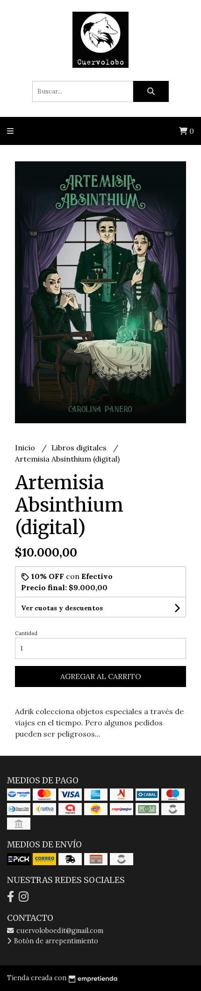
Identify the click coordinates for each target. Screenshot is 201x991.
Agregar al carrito (100, 676)
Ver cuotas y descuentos (62, 608)
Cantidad (26, 633)
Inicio (26, 447)
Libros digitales (79, 447)
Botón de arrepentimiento (55, 941)
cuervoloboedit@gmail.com (58, 930)
